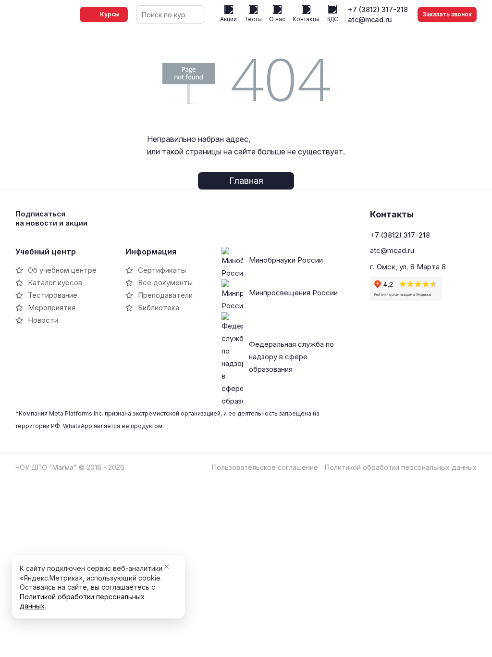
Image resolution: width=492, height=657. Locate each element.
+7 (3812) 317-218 (378, 9)
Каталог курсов (55, 282)
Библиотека (158, 307)
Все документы (165, 282)
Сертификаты (162, 270)
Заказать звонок (447, 14)
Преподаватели (165, 295)
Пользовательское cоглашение (265, 467)
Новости (43, 320)
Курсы (110, 14)
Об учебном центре (62, 270)
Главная (246, 181)
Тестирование (52, 295)
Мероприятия (51, 307)
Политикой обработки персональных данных (401, 467)
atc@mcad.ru (370, 19)
